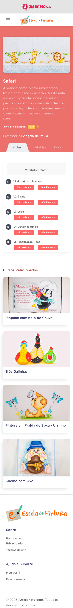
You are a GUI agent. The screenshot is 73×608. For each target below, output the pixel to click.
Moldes (40, 147)
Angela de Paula (35, 136)
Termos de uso (16, 550)
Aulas (17, 147)
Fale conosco (15, 579)
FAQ (57, 147)
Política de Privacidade (14, 541)
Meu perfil (13, 572)
